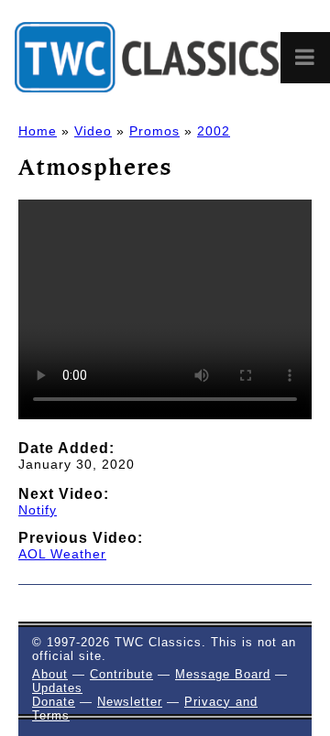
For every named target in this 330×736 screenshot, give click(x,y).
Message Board (222, 674)
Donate (53, 702)
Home (37, 131)
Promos (154, 131)
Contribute (121, 674)
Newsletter (129, 702)
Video (93, 131)
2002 (213, 131)
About (50, 674)
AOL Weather (62, 554)
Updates (57, 688)
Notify (37, 510)
